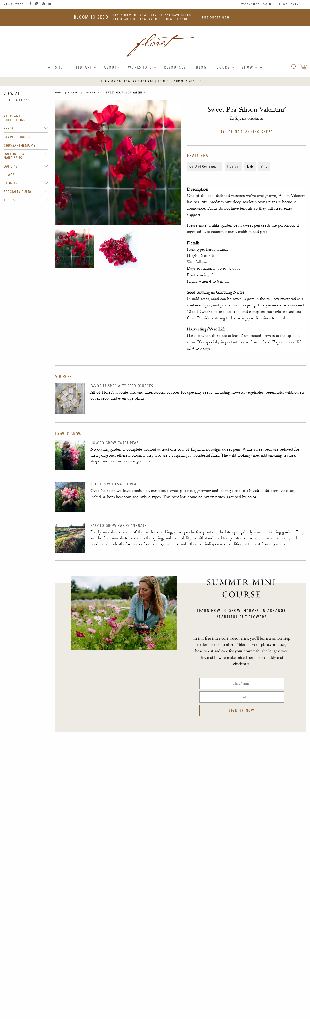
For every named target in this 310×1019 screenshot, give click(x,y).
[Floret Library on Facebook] (30, 4)
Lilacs (9, 174)
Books (223, 67)
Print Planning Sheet (249, 132)
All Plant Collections (14, 118)
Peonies (11, 183)
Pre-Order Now (216, 17)
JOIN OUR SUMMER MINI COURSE (184, 81)
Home (59, 92)
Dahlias (11, 166)
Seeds (9, 128)
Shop (60, 67)
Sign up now (241, 710)
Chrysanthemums (20, 145)
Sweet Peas (92, 92)
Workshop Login (256, 4)
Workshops (140, 67)
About (110, 67)
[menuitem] (60, 67)
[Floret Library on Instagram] (36, 4)
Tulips (9, 200)
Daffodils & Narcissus (14, 156)
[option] (74, 248)
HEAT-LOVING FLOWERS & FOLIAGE (127, 81)
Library (84, 67)
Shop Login (289, 4)
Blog (201, 67)
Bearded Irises (17, 137)
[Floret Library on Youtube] (49, 4)
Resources (175, 67)
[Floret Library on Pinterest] (43, 4)
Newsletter (14, 4)
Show (247, 67)
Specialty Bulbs (18, 191)
